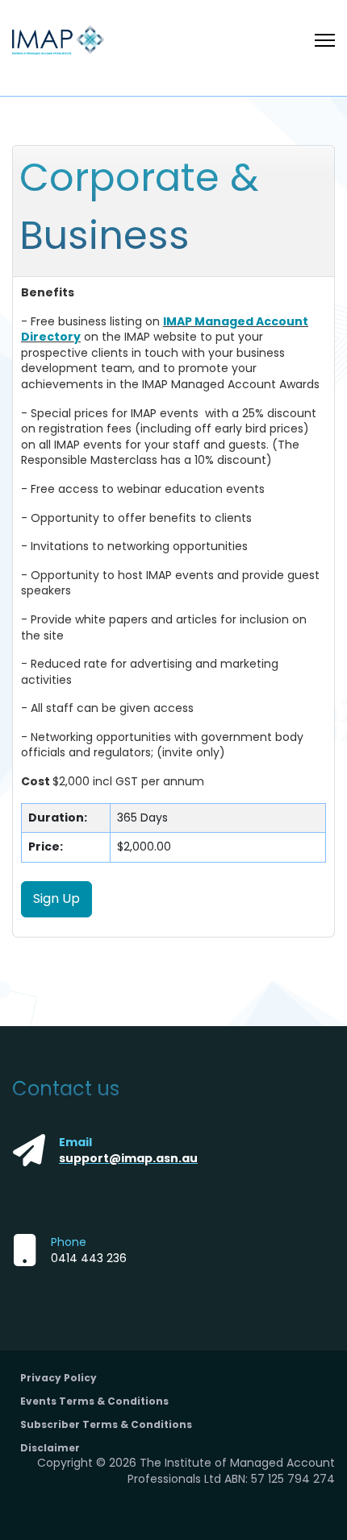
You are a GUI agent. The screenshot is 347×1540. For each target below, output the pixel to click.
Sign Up (56, 898)
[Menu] (325, 40)
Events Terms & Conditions (94, 1401)
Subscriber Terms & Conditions (106, 1424)
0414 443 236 (89, 1258)
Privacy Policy (58, 1378)
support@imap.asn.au (128, 1158)
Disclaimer (50, 1448)
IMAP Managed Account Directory (164, 329)
